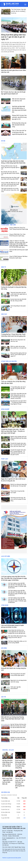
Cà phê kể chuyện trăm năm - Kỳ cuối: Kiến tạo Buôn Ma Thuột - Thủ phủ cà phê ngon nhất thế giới (13, 431)
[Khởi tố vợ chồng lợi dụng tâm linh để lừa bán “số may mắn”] (5, 486)
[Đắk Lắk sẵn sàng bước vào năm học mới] (5, 101)
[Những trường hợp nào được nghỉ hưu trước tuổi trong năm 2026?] (24, 179)
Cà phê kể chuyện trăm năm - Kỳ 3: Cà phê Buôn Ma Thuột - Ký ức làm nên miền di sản (18, 445)
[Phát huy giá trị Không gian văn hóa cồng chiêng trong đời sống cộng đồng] (20, 755)
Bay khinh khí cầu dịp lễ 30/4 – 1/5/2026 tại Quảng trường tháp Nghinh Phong (18, 402)
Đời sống (4, 648)
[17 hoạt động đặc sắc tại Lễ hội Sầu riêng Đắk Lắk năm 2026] (5, 389)
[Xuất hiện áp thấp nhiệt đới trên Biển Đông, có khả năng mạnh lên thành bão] (5, 108)
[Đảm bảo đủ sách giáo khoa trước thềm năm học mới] (13, 61)
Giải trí (3, 697)
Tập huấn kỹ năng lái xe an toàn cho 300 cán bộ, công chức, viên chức (10, 190)
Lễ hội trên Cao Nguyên (9, 361)
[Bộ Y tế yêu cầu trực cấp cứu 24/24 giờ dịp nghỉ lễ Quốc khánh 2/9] (13, 83)
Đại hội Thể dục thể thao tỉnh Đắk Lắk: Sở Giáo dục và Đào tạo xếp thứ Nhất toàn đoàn (18, 726)
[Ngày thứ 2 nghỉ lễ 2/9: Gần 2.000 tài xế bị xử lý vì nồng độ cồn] (14, 469)
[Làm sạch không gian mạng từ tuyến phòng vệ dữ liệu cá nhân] (14, 615)
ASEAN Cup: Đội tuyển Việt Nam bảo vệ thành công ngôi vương (18, 739)
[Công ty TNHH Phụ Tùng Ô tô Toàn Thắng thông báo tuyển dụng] (4, 229)
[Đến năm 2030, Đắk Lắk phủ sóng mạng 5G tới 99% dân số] (4, 637)
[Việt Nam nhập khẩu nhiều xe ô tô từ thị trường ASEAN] (4, 643)
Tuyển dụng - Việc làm (8, 225)
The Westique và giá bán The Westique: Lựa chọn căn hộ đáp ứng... (18, 11)
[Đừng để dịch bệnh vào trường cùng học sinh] (14, 658)
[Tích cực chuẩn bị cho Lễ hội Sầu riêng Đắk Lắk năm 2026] (14, 371)
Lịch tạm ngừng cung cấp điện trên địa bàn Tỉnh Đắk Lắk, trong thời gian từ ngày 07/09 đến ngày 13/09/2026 (14, 578)
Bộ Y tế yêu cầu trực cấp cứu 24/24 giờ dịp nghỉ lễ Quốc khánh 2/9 (10, 173)
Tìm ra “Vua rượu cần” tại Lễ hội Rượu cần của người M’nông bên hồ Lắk (19, 132)
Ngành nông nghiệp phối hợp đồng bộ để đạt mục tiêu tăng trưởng (18, 438)
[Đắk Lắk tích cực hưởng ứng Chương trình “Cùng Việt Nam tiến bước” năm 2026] (14, 707)
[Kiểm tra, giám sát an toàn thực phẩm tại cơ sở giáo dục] (5, 348)
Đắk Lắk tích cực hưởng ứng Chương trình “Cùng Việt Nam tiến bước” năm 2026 (12, 718)
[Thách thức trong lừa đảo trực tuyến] (5, 493)
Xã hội (3, 141)
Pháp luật (4, 459)
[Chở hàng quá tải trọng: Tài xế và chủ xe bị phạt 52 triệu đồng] (5, 499)
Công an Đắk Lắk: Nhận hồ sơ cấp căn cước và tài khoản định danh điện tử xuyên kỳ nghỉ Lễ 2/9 (10, 184)
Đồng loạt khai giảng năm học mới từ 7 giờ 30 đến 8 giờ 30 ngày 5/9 (13, 37)
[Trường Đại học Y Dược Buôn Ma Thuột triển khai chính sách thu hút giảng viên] (14, 324)
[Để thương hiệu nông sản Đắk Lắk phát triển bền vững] (5, 125)
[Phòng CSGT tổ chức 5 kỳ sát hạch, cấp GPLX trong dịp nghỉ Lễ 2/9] (5, 117)
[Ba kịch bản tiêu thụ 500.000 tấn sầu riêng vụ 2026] (5, 301)
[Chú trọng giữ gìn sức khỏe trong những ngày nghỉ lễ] (5, 675)
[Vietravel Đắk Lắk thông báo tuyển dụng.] (4, 251)
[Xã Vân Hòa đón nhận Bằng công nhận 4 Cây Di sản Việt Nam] (7, 755)
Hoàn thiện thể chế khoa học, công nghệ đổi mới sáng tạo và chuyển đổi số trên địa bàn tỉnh (16, 631)
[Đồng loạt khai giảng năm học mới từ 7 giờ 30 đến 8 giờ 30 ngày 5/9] (14, 25)
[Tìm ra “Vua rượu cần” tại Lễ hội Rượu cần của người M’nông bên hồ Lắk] (5, 133)
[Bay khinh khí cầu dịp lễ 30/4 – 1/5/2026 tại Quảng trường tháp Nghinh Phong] (5, 403)
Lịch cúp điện (5, 556)
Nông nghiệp (5, 409)
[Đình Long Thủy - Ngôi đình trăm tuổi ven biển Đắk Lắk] (7, 773)
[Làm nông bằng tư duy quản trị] (5, 308)
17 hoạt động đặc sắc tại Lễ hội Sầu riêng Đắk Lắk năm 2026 (18, 388)
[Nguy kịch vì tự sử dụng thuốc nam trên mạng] (5, 682)
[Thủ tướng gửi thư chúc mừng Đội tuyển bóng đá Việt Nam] (5, 733)
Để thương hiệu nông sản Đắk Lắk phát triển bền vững (19, 124)
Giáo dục (4, 314)
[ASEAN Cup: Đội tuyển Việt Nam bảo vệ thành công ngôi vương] (5, 739)
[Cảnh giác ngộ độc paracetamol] (5, 689)
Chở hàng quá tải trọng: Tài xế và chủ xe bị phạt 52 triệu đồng (18, 499)
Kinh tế (3, 267)
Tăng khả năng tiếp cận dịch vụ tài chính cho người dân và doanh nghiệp (18, 294)
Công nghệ (4, 605)
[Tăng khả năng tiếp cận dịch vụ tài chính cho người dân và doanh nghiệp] (5, 294)
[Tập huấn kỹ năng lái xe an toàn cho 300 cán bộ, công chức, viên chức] (24, 190)
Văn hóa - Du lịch (8, 750)
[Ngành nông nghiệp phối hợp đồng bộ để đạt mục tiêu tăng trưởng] (5, 438)
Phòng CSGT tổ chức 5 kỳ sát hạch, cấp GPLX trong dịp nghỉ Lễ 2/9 (19, 117)
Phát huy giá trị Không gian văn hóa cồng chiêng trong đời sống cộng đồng (20, 764)
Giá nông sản (5, 792)
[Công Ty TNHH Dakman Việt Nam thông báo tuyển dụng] (4, 258)
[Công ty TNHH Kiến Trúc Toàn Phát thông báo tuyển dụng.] (4, 236)
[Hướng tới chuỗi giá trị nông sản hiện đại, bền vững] (14, 277)
